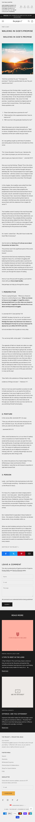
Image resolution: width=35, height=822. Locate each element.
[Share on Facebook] (6, 554)
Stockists (4, 759)
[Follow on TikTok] (17, 800)
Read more (5, 671)
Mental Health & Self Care (10, 653)
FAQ (3, 771)
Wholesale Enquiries (8, 762)
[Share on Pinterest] (21, 554)
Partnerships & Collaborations (10, 765)
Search (4, 756)
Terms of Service (17, 570)
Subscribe (8, 793)
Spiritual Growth (8, 710)
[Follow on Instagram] (8, 800)
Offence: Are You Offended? (14, 714)
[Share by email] (29, 554)
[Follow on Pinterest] (12, 800)
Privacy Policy (6, 570)
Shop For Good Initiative (9, 768)
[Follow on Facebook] (3, 800)
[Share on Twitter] (13, 554)
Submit (7, 604)
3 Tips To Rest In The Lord (13, 657)
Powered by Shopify (24, 809)
